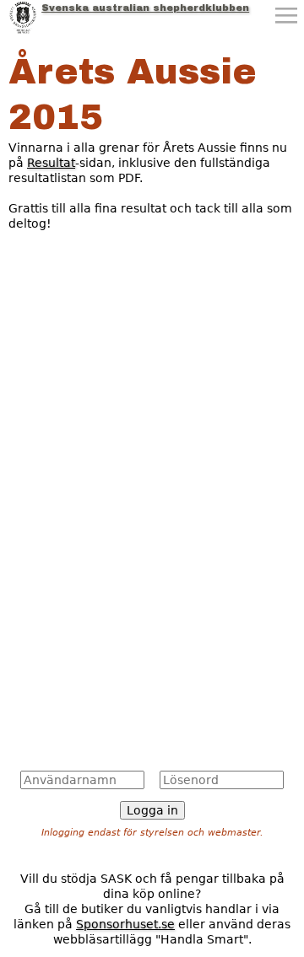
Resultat (51, 162)
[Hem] (22, 17)
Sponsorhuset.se (125, 924)
